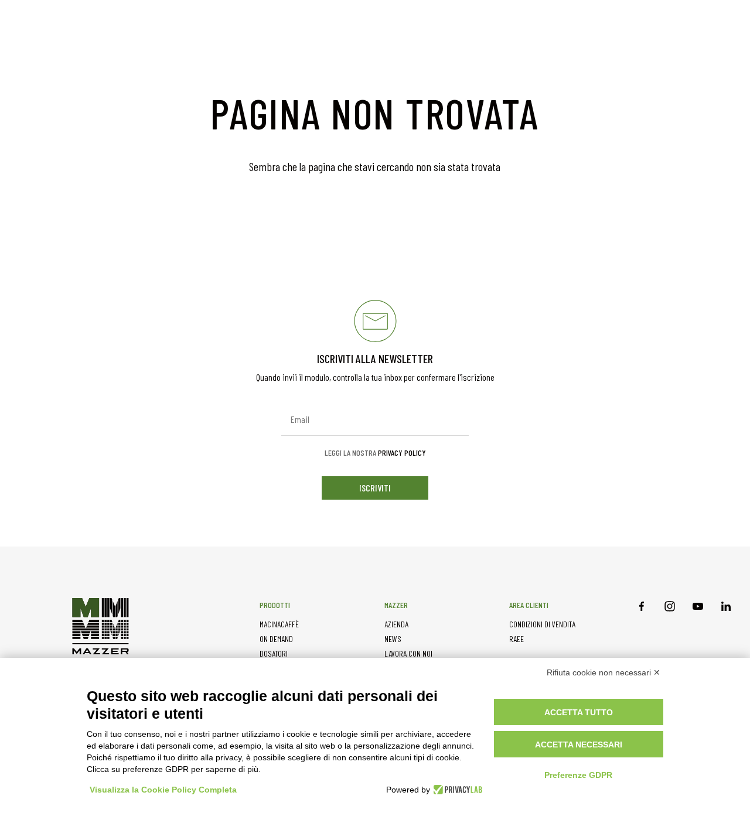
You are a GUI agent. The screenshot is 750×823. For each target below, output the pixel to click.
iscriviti (375, 487)
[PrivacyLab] (456, 789)
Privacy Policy (402, 452)
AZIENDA (396, 624)
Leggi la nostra (375, 452)
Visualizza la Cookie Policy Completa (163, 789)
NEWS (392, 639)
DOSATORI (274, 653)
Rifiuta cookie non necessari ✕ (603, 672)
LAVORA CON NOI (408, 653)
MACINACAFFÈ (279, 624)
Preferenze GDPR (578, 775)
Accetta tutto (578, 712)
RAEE (516, 639)
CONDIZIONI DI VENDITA (542, 624)
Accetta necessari (578, 744)
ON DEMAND (276, 639)
